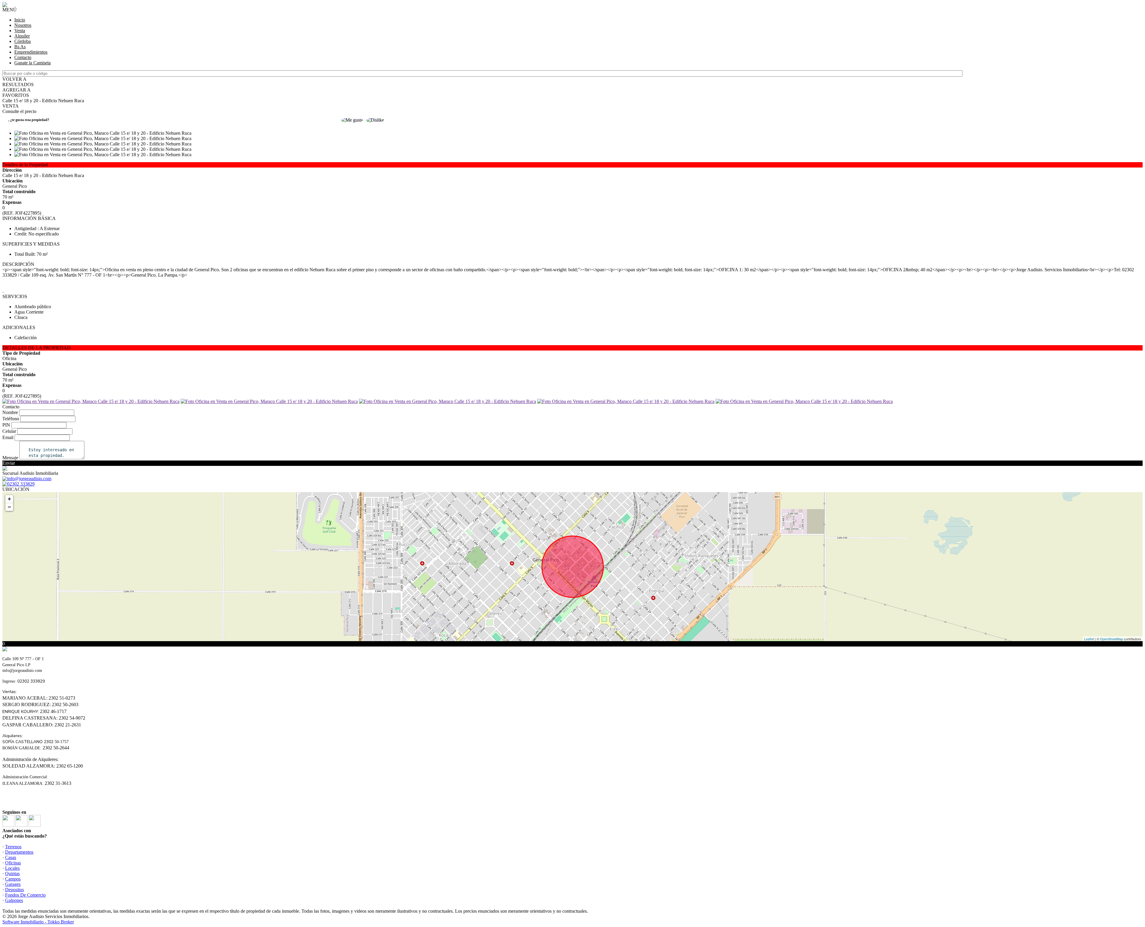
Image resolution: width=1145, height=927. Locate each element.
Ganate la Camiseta (32, 62)
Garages (13, 884)
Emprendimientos (30, 52)
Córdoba (22, 41)
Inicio (19, 19)
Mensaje (10, 457)
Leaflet (1089, 638)
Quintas (12, 873)
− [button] (9, 507)
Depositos (14, 889)
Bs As (20, 46)
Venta (19, 30)
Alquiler (22, 35)
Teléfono (10, 418)
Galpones (14, 900)
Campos (13, 878)
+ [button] (9, 499)
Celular (9, 431)
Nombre (10, 412)
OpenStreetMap (1111, 638)
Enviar (8, 463)
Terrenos (13, 846)
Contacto (22, 57)
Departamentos (19, 852)
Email (7, 437)
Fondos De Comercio (25, 894)
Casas (10, 857)
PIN (6, 424)
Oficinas (13, 862)
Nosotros (22, 25)
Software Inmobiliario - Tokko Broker (38, 921)
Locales (12, 868)
